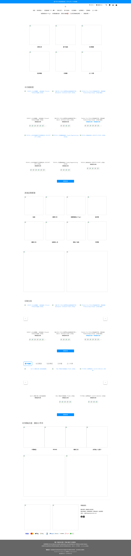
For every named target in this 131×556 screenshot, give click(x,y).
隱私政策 (95, 511)
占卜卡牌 (94, 10)
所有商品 (39, 10)
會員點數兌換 (56, 13)
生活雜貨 (74, 10)
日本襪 (60, 363)
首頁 (34, 10)
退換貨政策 (89, 511)
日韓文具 (59, 10)
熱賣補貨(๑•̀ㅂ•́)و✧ (46, 13)
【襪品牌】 (86, 13)
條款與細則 (83, 511)
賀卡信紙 (66, 10)
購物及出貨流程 (89, 509)
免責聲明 (101, 511)
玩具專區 (81, 10)
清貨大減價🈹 (64, 13)
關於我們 (83, 509)
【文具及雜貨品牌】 (75, 13)
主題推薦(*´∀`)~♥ (49, 10)
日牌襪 (88, 10)
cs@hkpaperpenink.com (90, 513)
